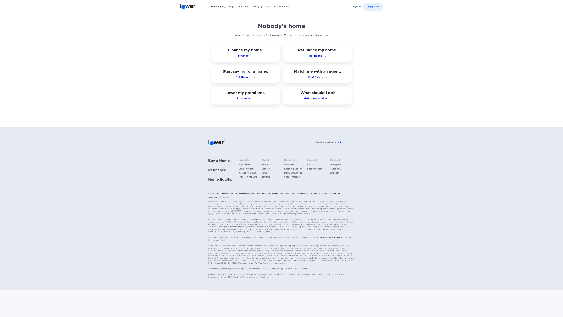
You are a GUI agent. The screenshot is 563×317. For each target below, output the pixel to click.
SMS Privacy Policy (321, 193)
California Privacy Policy (244, 193)
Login (355, 7)
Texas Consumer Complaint (219, 197)
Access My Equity (248, 173)
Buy (231, 7)
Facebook (335, 169)
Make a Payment (293, 173)
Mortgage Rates (261, 7)
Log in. (339, 142)
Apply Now (373, 7)
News (264, 173)
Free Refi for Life (248, 177)
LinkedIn (334, 173)
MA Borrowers (335, 193)
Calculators (290, 165)
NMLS (218, 193)
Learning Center (293, 169)
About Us (266, 165)
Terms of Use (261, 193)
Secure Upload (292, 177)
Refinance (243, 7)
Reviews (265, 177)
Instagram (335, 165)
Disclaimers (284, 193)
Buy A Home (245, 165)
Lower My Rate (247, 169)
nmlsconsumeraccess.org (331, 237)
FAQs (310, 165)
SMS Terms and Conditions (301, 193)
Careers (265, 169)
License (211, 193)
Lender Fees (273, 193)
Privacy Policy (227, 193)
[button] (317, 96)
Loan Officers (281, 7)
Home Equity (218, 7)
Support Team (314, 169)
